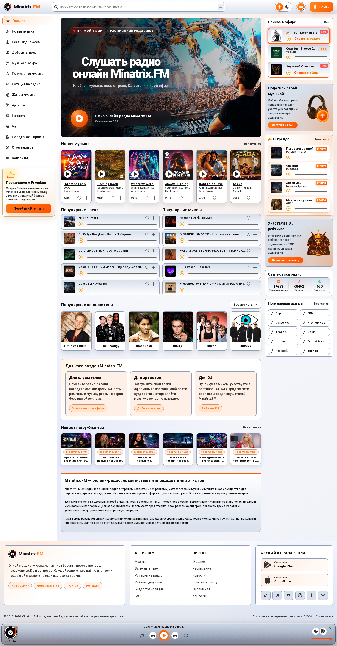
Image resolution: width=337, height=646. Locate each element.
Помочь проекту (205, 582)
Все (326, 22)
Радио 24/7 (20, 585)
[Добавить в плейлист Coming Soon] (120, 198)
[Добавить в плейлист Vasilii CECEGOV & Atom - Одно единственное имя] (153, 267)
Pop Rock (282, 350)
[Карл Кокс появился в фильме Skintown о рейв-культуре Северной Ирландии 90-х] (76, 440)
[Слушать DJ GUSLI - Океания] (80, 290)
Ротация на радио (149, 575)
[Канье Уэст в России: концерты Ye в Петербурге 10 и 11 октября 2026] (178, 440)
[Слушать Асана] (236, 174)
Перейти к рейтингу (285, 260)
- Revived (196, 217)
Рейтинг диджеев (148, 582)
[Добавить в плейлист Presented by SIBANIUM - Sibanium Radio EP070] (255, 284)
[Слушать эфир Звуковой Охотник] (288, 72)
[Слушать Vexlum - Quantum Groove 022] (288, 57)
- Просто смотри (103, 250)
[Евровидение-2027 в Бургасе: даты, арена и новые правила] (212, 440)
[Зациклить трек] (142, 635)
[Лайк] (79, 198)
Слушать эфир (306, 72)
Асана (237, 184)
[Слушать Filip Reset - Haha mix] (182, 273)
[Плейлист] (323, 631)
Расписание (202, 568)
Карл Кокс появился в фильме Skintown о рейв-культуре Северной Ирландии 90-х (76, 459)
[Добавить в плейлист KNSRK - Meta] (153, 218)
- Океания (92, 283)
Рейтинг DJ (210, 408)
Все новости (252, 427)
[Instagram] (300, 595)
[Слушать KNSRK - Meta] (80, 224)
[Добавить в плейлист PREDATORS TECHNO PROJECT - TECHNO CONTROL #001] (255, 251)
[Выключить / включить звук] (315, 631)
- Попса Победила (104, 234)
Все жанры (321, 303)
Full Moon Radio (305, 32)
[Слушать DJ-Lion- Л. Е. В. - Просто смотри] (80, 257)
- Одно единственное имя (115, 267)
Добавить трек (149, 408)
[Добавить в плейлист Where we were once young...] (154, 198)
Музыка (140, 561)
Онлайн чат (201, 589)
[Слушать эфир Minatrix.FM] (288, 38)
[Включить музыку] (164, 635)
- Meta (88, 217)
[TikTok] (266, 595)
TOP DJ (72, 585)
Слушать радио (307, 38)
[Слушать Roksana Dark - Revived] (182, 224)
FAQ (138, 596)
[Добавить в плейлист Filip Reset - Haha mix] (255, 267)
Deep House (71, 191)
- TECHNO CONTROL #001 (221, 250)
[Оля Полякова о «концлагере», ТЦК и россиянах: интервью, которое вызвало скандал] (245, 440)
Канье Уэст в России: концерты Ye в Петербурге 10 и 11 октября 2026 (178, 459)
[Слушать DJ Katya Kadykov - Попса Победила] (80, 240)
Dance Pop (283, 322)
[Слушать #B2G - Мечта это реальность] (288, 208)
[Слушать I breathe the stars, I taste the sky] (67, 174)
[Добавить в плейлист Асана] (256, 198)
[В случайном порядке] (185, 635)
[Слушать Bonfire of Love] (203, 174)
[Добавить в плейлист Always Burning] (188, 198)
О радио (199, 561)
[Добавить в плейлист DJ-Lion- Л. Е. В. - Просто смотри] (153, 251)
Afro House (138, 191)
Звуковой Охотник (300, 66)
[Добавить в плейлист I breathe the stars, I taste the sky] (86, 198)
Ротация (92, 585)
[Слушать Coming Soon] (101, 174)
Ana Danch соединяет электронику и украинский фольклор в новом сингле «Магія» (144, 459)
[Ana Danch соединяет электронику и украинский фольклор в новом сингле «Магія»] (144, 440)
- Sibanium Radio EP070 (213, 283)
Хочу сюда (321, 139)
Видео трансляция (149, 589)
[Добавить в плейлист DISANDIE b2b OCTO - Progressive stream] (255, 234)
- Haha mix (195, 267)
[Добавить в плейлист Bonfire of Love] (222, 198)
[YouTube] (288, 595)
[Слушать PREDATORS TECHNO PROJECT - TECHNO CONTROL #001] (182, 257)
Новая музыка (48, 585)
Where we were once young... (153, 184)
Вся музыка (252, 143)
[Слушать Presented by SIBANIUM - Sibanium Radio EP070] (182, 290)
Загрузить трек (282, 125)
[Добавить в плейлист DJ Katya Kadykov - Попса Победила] (153, 234)
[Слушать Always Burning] (169, 174)
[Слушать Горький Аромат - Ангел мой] (288, 191)
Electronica (104, 191)
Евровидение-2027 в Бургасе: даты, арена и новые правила (212, 459)
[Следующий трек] (174, 635)
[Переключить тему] (283, 7)
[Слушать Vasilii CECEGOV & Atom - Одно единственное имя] (80, 273)
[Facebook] (311, 595)
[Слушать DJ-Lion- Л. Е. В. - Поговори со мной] (288, 157)
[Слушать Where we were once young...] (135, 174)
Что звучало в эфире (88, 408)
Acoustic (238, 191)
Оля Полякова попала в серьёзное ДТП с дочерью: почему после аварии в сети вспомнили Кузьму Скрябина (110, 459)
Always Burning (176, 184)
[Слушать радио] (79, 118)
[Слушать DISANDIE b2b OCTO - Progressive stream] (182, 240)
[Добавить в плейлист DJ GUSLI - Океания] (153, 284)
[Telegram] (277, 595)
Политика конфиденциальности (276, 616)
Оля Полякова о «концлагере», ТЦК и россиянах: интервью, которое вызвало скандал (246, 459)
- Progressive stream (209, 234)
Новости (199, 575)
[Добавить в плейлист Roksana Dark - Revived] (255, 218)
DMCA (308, 616)
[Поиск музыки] (221, 7)
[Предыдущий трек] (152, 635)
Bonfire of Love (211, 184)
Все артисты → (245, 304)
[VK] (323, 595)
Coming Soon (107, 184)
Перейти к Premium (29, 208)
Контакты (200, 596)
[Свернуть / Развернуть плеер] (329, 629)
